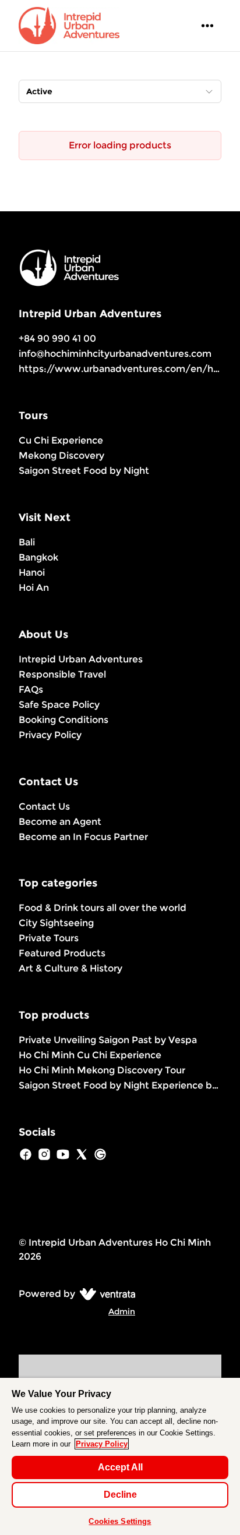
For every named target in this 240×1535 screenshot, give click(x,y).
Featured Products (62, 953)
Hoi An (34, 587)
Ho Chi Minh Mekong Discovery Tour (102, 1070)
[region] (120, 1456)
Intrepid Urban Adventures (81, 659)
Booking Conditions (63, 719)
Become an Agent (60, 821)
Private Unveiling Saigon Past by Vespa (108, 1039)
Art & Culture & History (70, 968)
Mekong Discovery (61, 455)
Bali (27, 542)
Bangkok (38, 557)
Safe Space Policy (59, 704)
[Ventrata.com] (105, 1293)
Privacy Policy (50, 734)
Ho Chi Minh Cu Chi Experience (90, 1055)
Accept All (120, 1467)
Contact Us (44, 806)
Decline (120, 1494)
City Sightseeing (56, 922)
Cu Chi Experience (61, 440)
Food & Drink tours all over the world (102, 907)
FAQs (31, 689)
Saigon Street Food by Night (84, 470)
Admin (121, 1311)
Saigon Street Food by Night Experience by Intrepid (120, 1085)
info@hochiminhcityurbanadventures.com (115, 353)
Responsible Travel (62, 674)
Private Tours (49, 938)
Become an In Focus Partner (83, 836)
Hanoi (32, 572)
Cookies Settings (120, 1521)
